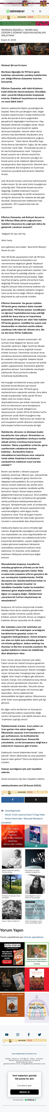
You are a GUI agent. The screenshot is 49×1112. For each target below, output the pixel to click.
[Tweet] (36, 800)
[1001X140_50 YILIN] (24, 6)
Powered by (18, 1100)
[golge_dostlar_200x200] (36, 846)
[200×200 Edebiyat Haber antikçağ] (12, 991)
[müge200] (12, 965)
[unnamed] (13, 846)
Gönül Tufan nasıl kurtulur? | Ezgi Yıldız (25, 814)
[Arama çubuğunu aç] (33, 11)
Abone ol (24, 1092)
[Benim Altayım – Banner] (12, 1016)
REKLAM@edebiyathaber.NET (24, 1053)
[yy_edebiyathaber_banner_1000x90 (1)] (24, 794)
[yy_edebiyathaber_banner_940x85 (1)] (24, 19)
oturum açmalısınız (33, 937)
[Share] (12, 800)
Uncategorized (12, 810)
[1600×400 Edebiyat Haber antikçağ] (24, 54)
